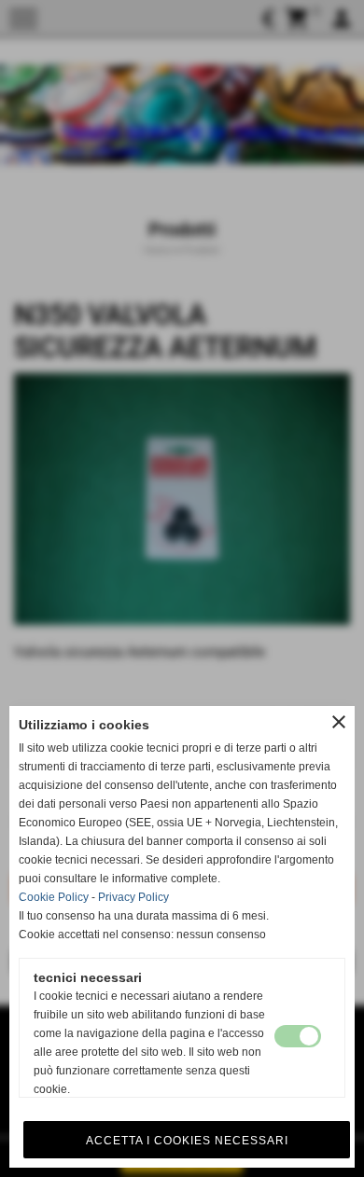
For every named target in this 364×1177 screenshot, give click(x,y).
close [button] (339, 722)
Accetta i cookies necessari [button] (187, 1140)
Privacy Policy (133, 897)
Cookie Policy (54, 897)
